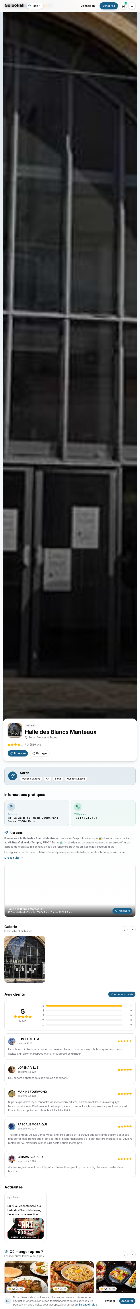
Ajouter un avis (123, 994)
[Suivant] (132, 1254)
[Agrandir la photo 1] (24, 959)
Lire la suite (12, 857)
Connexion (88, 5)
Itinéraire (20, 753)
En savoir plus (88, 1304)
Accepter (127, 1300)
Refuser (110, 1300)
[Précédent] (124, 1254)
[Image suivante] (132, 929)
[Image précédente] (124, 929)
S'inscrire (108, 5)
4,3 (33, 744)
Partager (41, 753)
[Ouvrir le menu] (132, 5)
